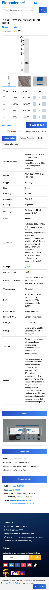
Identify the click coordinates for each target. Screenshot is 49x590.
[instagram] (24, 565)
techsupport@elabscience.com (22, 503)
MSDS (18, 31)
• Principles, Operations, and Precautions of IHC (22, 466)
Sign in (39, 3)
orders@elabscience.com (20, 500)
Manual (8, 31)
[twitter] (36, 565)
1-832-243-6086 (13, 490)
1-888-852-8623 (17, 486)
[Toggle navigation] (44, 3)
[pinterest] (30, 565)
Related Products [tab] (27, 138)
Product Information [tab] (11, 144)
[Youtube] (6, 565)
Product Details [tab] (9, 138)
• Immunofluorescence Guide (15, 458)
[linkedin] (12, 565)
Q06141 (28, 267)
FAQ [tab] (40, 138)
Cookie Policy (14, 583)
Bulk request (7, 125)
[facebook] (18, 565)
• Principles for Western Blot (14, 470)
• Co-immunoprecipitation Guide (16, 462)
